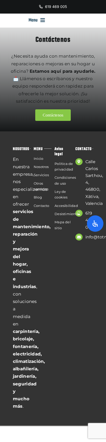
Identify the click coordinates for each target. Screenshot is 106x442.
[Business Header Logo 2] (14, 20)
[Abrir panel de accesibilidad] (95, 223)
